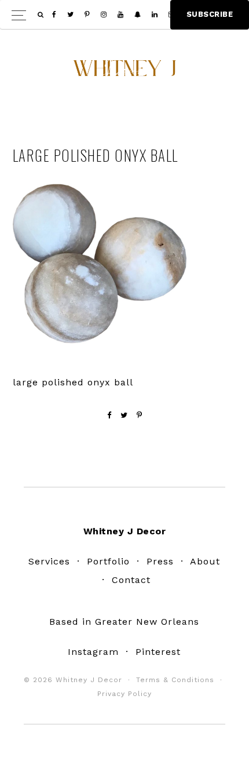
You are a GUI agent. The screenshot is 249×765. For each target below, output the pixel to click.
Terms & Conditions (175, 680)
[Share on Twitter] (124, 415)
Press (160, 561)
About (205, 561)
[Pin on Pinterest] (139, 415)
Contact (131, 579)
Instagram (93, 651)
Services (49, 561)
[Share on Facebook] (109, 415)
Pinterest (158, 651)
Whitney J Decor (124, 72)
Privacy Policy (124, 694)
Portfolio (108, 561)
